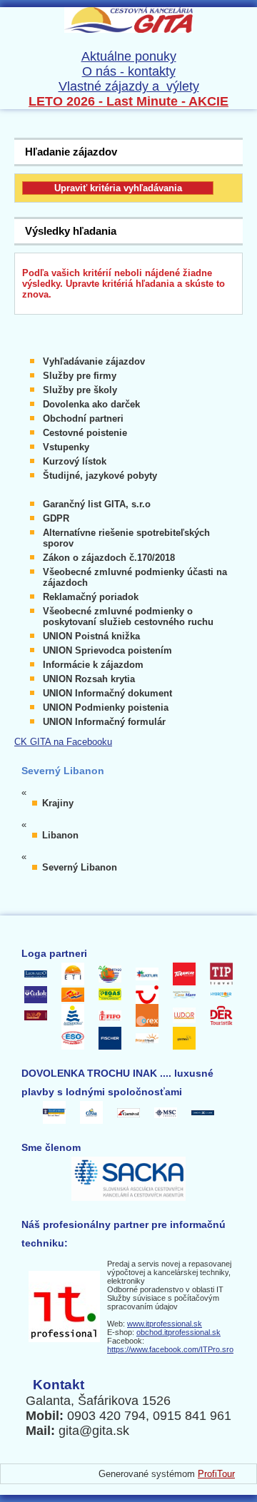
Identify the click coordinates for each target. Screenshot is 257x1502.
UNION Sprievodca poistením (107, 650)
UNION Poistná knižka (91, 636)
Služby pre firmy (79, 375)
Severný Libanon (79, 867)
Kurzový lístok (74, 461)
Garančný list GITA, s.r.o (97, 504)
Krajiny (58, 803)
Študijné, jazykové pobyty (100, 475)
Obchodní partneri (83, 418)
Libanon (60, 835)
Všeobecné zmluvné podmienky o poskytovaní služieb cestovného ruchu (128, 616)
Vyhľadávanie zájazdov (94, 361)
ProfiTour (216, 1473)
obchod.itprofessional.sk (178, 1332)
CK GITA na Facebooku (63, 741)
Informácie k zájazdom (93, 664)
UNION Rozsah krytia (89, 679)
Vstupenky (66, 447)
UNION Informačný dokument (107, 693)
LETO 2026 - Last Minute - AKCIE (128, 101)
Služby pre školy (80, 390)
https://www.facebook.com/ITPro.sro (170, 1349)
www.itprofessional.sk (164, 1323)
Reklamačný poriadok (90, 597)
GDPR (56, 518)
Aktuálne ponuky (128, 56)
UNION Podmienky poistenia (105, 707)
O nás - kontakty (129, 71)
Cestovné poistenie (85, 432)
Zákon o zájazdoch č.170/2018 (109, 557)
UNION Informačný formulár (104, 721)
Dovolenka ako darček (91, 404)
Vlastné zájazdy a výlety (129, 86)
